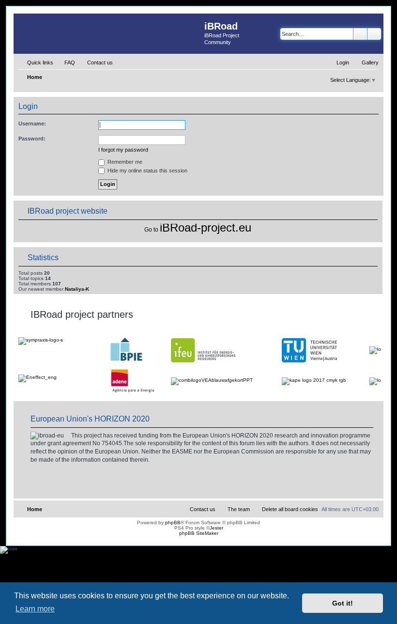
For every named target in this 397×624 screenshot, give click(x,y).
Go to (151, 229)
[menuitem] (65, 62)
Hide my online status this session (146, 170)
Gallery (370, 62)
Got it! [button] (342, 603)
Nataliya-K (77, 289)
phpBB (173, 522)
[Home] (109, 33)
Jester (216, 527)
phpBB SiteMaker (198, 533)
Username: (32, 123)
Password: (32, 138)
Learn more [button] (35, 609)
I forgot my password (123, 150)
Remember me (124, 162)
